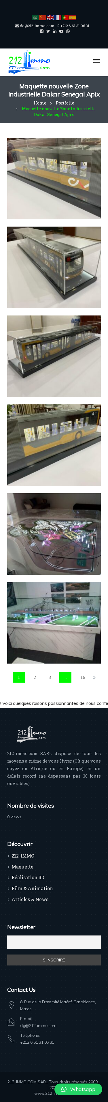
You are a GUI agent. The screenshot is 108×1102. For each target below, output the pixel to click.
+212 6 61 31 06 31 (37, 1042)
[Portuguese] (65, 17)
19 (83, 677)
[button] (78, 1089)
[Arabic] (35, 17)
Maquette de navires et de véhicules (52, 186)
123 (32, 635)
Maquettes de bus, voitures (46, 191)
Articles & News (30, 899)
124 (32, 546)
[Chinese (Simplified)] (43, 17)
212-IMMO (23, 856)
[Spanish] (73, 17)
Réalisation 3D (28, 877)
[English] (50, 17)
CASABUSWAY (40, 182)
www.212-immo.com (54, 1093)
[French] (58, 17)
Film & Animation (32, 888)
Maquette (22, 867)
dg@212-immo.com (38, 1025)
